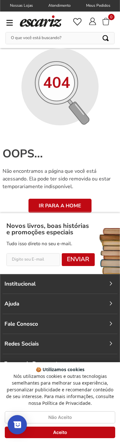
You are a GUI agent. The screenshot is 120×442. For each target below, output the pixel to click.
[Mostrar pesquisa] (17, 424)
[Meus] (77, 21)
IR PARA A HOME (60, 205)
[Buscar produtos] (106, 38)
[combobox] (60, 38)
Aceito (60, 432)
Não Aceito (60, 417)
